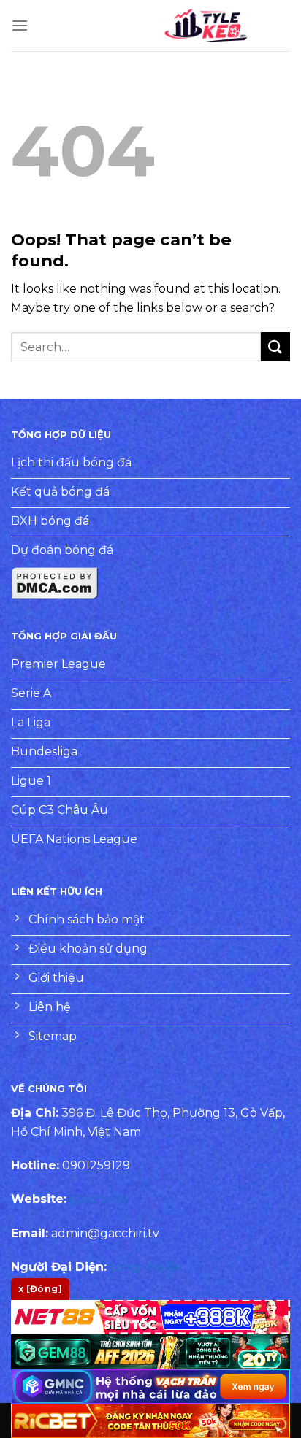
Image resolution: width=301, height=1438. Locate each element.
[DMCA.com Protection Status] (55, 582)
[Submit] (275, 346)
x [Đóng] (40, 1288)
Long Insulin (146, 1267)
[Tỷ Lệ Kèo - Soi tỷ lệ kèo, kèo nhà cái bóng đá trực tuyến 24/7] (206, 25)
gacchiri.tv (99, 1199)
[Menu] (19, 25)
